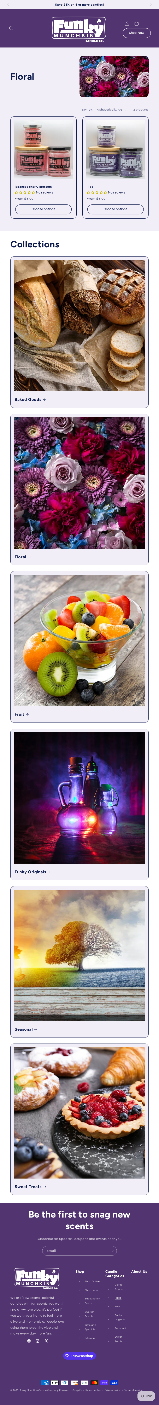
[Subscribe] (112, 1251)
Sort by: (87, 109)
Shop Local (92, 1290)
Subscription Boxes (92, 1301)
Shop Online (92, 1281)
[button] (11, 28)
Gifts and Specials (90, 1327)
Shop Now (137, 32)
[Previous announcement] (8, 4)
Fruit (19, 714)
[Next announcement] (150, 4)
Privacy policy (112, 1390)
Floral (20, 556)
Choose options (43, 209)
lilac (90, 187)
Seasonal (24, 1029)
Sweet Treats (28, 1186)
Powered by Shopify (70, 1390)
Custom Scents (89, 1314)
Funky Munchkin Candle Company (39, 1390)
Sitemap (90, 1338)
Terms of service (133, 1390)
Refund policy (93, 1390)
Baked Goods (28, 399)
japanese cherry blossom (33, 187)
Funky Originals (30, 871)
